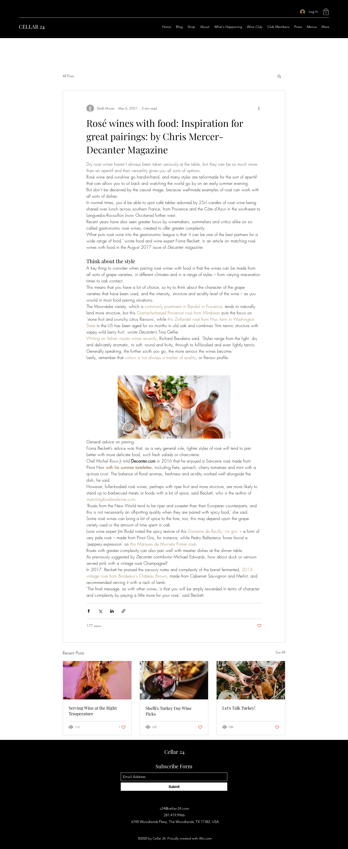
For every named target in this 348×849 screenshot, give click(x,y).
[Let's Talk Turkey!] (251, 680)
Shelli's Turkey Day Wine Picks (169, 711)
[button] (326, 11)
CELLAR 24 (32, 26)
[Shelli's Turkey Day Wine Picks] (174, 680)
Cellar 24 (174, 751)
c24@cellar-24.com (174, 808)
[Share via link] (123, 611)
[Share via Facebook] (88, 611)
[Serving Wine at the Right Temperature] (97, 680)
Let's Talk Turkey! (238, 708)
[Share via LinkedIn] (112, 611)
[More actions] (259, 108)
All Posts (68, 76)
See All (280, 652)
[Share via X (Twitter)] (100, 611)
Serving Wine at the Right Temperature (93, 710)
